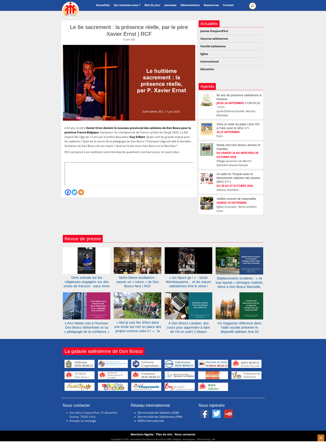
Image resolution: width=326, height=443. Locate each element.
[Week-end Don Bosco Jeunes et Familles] (207, 149)
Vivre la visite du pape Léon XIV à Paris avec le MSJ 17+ (238, 126)
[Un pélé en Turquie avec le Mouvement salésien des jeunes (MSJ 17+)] (207, 178)
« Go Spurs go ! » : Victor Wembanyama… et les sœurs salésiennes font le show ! (188, 282)
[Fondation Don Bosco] (146, 375)
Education (207, 69)
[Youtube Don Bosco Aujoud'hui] (228, 412)
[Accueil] (70, 10)
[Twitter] (74, 192)
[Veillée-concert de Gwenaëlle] (207, 203)
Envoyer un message (83, 421)
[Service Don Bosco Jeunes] (113, 375)
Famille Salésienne (213, 46)
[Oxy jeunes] (180, 387)
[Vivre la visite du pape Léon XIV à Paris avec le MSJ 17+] (207, 128)
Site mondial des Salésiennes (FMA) (160, 417)
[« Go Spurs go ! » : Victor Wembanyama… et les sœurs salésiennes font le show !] (188, 249)
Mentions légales (142, 434)
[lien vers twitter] (216, 412)
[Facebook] (68, 192)
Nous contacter (185, 434)
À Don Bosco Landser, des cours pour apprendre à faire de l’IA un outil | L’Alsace (188, 327)
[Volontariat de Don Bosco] (246, 375)
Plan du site (164, 434)
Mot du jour (152, 5)
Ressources (211, 5)
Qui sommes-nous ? (127, 5)
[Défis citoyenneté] (146, 387)
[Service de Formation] (180, 375)
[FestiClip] (80, 387)
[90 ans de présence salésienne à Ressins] (207, 99)
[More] (81, 192)
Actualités (103, 5)
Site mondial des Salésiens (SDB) (158, 413)
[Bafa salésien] (213, 387)
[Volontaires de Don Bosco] (180, 364)
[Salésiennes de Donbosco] (113, 364)
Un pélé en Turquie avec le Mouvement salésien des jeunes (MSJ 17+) (238, 177)
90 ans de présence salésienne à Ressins (238, 97)
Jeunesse (170, 5)
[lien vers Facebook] (204, 412)
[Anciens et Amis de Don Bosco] (213, 364)
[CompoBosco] (113, 387)
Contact (228, 5)
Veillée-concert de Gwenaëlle (236, 198)
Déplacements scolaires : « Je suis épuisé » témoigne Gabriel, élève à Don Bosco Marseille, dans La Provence (239, 282)
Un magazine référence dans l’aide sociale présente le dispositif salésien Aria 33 (239, 327)
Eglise (204, 54)
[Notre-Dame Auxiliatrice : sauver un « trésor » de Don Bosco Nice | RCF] (137, 249)
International (209, 61)
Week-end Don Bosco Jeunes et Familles (238, 147)
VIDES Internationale (151, 421)
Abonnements (190, 5)
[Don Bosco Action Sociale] (246, 364)
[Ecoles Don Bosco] (80, 375)
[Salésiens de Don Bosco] (80, 364)
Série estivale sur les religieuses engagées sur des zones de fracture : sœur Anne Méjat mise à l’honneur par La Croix (87, 282)
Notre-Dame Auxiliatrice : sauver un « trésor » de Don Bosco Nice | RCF (137, 282)
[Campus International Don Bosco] (213, 375)
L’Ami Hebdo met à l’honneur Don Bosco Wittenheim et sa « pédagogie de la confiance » (86, 327)
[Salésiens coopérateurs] (146, 364)
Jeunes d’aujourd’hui (214, 31)
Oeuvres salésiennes (214, 39)
